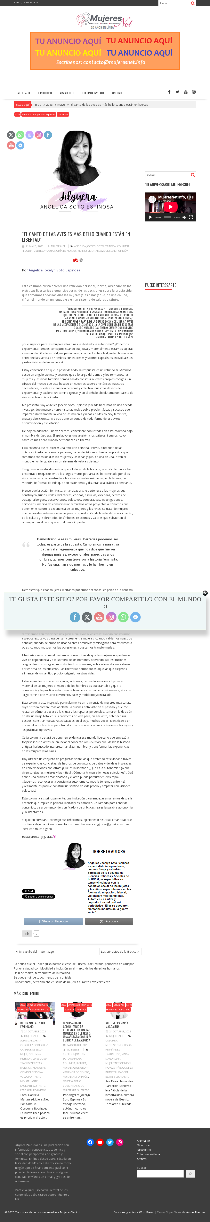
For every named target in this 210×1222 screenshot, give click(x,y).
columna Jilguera (74, 1063)
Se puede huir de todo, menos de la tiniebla (42, 977)
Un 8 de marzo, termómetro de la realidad (42, 973)
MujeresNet (58, 246)
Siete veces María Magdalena (116, 1025)
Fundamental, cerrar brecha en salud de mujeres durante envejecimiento (62, 982)
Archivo (117, 93)
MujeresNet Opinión (116, 251)
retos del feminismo (33, 1090)
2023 (17, 114)
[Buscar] (190, 1174)
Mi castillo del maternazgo (36, 951)
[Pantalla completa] (191, 217)
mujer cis (26, 1067)
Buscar (141, 1168)
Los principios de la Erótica (118, 951)
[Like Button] (27, 933)
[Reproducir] (150, 217)
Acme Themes (195, 1212)
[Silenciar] (184, 217)
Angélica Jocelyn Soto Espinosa (38, 114)
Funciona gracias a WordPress (133, 1212)
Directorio (45, 93)
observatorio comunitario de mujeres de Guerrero (76, 1086)
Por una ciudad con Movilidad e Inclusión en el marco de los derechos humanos (67, 968)
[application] (170, 206)
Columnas (62, 114)
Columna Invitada (93, 93)
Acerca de (24, 93)
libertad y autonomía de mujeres (55, 251)
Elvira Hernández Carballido (119, 1007)
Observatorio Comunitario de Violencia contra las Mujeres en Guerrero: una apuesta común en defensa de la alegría (77, 1031)
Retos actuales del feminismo (32, 1025)
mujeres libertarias (90, 251)
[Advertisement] (177, 140)
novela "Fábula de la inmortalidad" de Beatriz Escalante (119, 1072)
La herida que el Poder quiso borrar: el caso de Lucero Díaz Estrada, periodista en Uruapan (74, 964)
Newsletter (66, 93)
